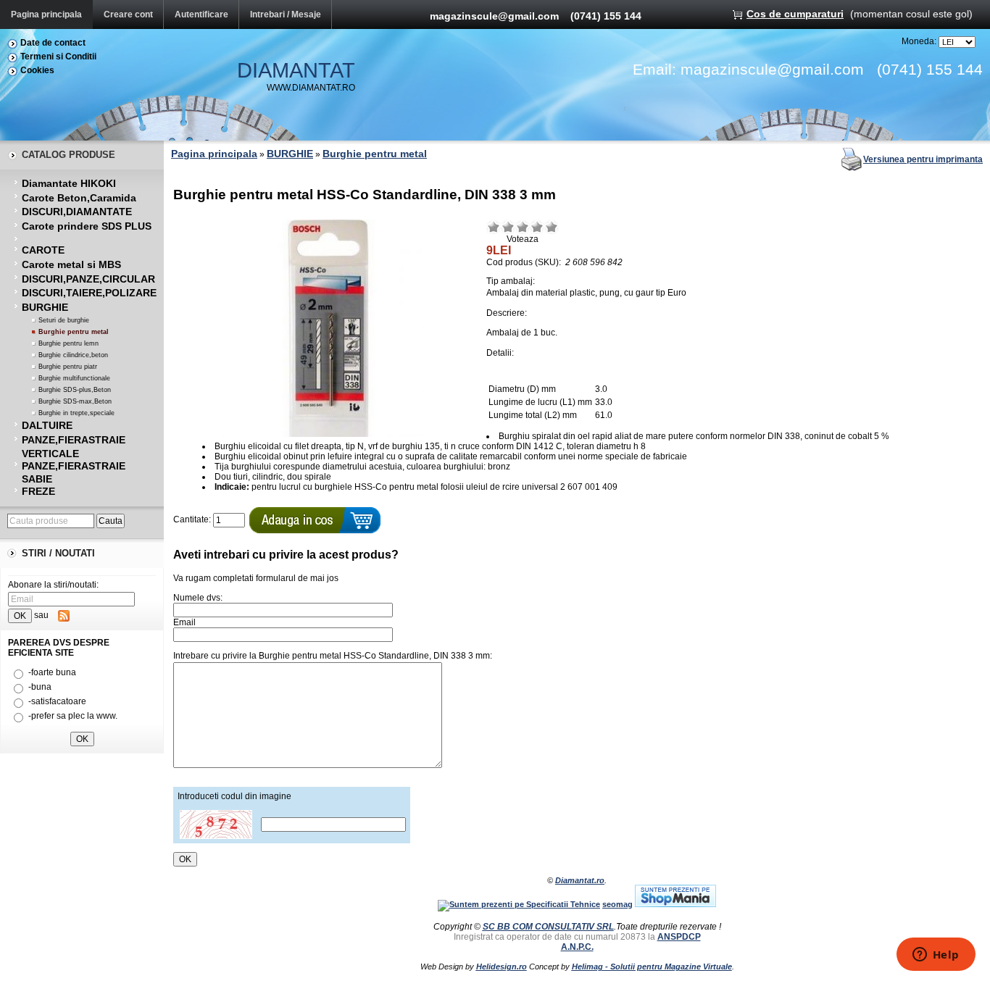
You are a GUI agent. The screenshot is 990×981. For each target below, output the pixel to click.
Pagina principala (46, 14)
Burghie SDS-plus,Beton (74, 389)
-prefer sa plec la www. (72, 716)
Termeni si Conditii (58, 56)
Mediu (522, 227)
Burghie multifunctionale (74, 378)
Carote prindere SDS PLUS (86, 226)
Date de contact (53, 43)
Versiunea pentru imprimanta (923, 159)
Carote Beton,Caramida (79, 198)
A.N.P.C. (577, 947)
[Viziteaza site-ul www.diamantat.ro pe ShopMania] (675, 904)
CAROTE (43, 250)
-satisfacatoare (57, 701)
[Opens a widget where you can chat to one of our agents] (936, 956)
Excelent (551, 227)
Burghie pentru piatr (67, 366)
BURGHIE (45, 307)
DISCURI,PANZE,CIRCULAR (88, 279)
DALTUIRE (47, 425)
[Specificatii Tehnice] (519, 904)
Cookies (37, 70)
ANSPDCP (679, 937)
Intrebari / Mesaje (285, 14)
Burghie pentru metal (73, 331)
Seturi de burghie (63, 320)
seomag (617, 904)
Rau (493, 227)
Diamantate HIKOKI (69, 183)
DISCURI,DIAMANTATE (77, 211)
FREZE (38, 491)
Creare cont (128, 14)
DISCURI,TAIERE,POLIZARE (89, 293)
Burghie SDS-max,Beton (75, 401)
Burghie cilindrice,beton (73, 355)
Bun (537, 227)
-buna (39, 687)
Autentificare (201, 14)
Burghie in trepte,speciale (76, 413)
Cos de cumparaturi (795, 14)
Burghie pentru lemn (68, 343)
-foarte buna (52, 672)
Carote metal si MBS (71, 264)
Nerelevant (508, 227)
